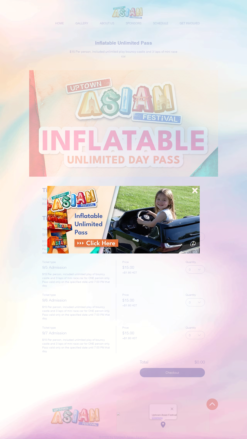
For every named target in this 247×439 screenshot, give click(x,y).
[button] (195, 190)
